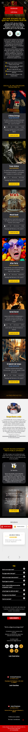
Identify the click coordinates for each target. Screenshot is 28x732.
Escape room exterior (14, 117)
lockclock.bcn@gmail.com (9, 436)
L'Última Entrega (14, 116)
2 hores (16, 127)
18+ (11, 127)
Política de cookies (14, 717)
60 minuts (14, 177)
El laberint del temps (14, 364)
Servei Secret (14, 312)
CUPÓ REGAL (14, 12)
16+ (10, 226)
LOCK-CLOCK (14, 3)
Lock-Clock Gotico (14, 168)
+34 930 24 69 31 (14, 678)
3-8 (6, 324)
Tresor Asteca (14, 166)
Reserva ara (14, 8)
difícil (22, 324)
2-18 (7, 375)
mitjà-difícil (21, 274)
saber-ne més (14, 135)
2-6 (6, 274)
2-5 (6, 177)
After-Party (14, 263)
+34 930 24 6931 (14, 639)
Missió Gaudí (14, 215)
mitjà (22, 127)
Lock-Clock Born (14, 314)
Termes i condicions (14, 719)
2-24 (7, 127)
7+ (9, 177)
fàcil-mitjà (21, 177)
